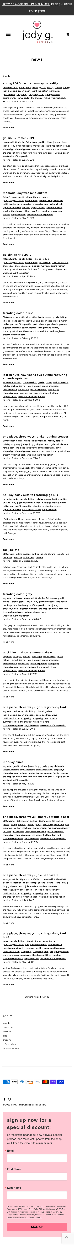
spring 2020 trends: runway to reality (30, 83)
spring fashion (52, 94)
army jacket (9, 879)
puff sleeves (9, 94)
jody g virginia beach (13, 91)
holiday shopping (11, 444)
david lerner (49, 656)
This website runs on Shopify (32, 1105)
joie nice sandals (38, 944)
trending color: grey (17, 594)
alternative (31, 317)
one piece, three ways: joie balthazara (30, 875)
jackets (60, 554)
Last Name (14, 1187)
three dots (28, 331)
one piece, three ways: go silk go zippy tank (35, 707)
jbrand (30, 824)
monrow (18, 557)
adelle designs (23, 554)
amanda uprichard (12, 382)
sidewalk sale (56, 204)
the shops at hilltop (40, 98)
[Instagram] (9, 1099)
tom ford (27, 153)
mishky (39, 948)
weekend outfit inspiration (16, 156)
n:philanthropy (21, 605)
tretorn (6, 214)
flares (35, 87)
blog (5, 1035)
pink (35, 324)
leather (17, 828)
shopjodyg (22, 94)
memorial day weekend (51, 200)
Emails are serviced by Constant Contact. (24, 1217)
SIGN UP (37, 1226)
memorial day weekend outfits (25, 193)
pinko (58, 447)
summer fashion (59, 149)
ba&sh (16, 499)
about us (7, 1031)
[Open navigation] (9, 34)
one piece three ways (26, 447)
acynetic (20, 317)
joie (50, 320)
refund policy (9, 1044)
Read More (8, 127)
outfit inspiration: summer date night (30, 652)
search (6, 1023)
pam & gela (55, 91)
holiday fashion (60, 382)
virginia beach (58, 98)
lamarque (7, 828)
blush (41, 317)
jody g (66, 87)
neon (27, 91)
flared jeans (25, 87)
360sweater (9, 317)
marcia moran (60, 320)
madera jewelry (11, 889)
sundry (6, 211)
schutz (66, 145)
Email (10, 1150)
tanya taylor (24, 98)
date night (37, 656)
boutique (20, 879)
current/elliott (10, 142)
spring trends (9, 98)
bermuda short (10, 87)
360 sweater (9, 821)
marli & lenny (31, 200)
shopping (54, 893)
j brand (58, 87)
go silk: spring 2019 (17, 254)
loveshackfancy (11, 769)
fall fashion (31, 142)
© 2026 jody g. (10, 1105)
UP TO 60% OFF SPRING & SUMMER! (26, 4)
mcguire (7, 831)
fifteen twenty (10, 259)
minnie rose (62, 444)
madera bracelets (48, 886)
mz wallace (38, 145)
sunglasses (25, 955)
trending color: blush (18, 313)
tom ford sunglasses (43, 153)
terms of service (11, 1048)
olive (22, 889)
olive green (31, 889)
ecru (48, 821)
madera (34, 886)
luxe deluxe (61, 601)
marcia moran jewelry (59, 828)
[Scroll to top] (67, 1237)
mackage (54, 386)
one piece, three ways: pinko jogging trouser (35, 436)
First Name (14, 1169)
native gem (8, 324)
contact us (8, 1027)
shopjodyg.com (36, 94)
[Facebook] (4, 1099)
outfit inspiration (39, 91)
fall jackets (11, 549)
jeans (64, 142)
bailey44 (17, 598)
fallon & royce (10, 197)
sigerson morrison (41, 149)
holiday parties (10, 386)
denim (21, 142)
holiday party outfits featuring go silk (30, 495)
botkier (35, 554)
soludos (26, 207)
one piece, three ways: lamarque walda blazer (36, 816)
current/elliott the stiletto (54, 879)
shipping (7, 1040)
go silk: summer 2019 (18, 138)
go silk (42, 87)
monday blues (13, 762)
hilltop (50, 87)
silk (51, 951)
